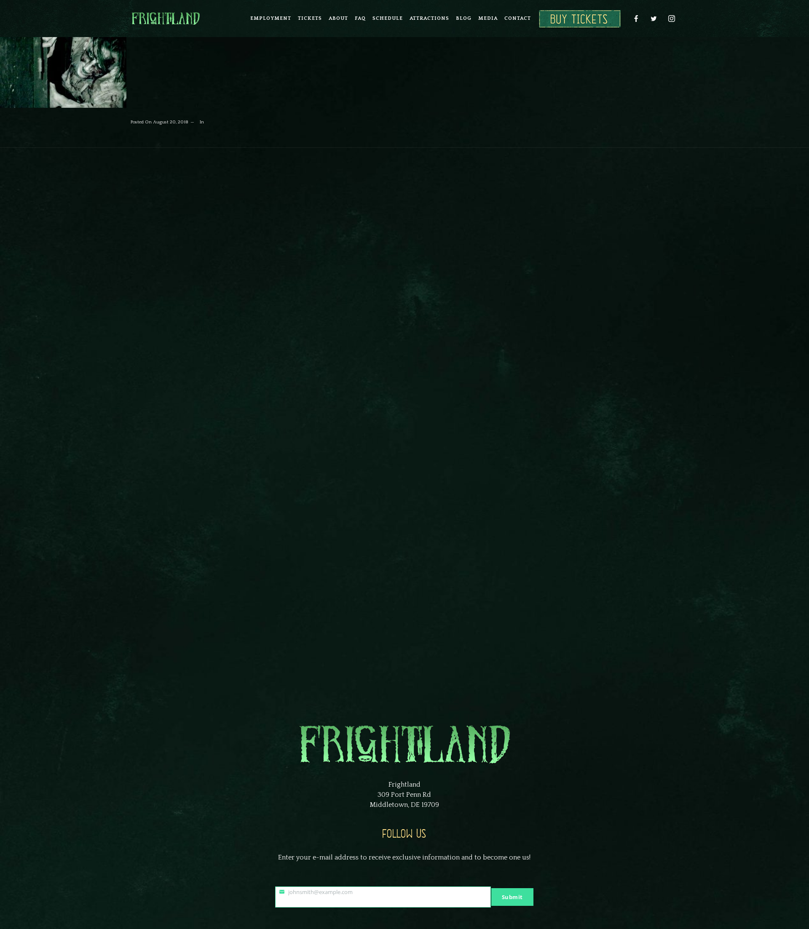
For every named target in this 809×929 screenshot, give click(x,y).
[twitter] (654, 18)
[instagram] (671, 18)
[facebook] (636, 18)
